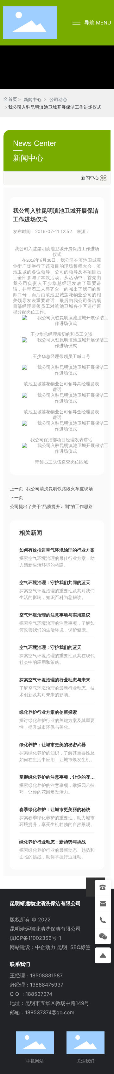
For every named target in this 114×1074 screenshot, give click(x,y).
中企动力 (45, 947)
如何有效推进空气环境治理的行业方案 (57, 550)
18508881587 (46, 975)
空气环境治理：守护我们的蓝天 (50, 647)
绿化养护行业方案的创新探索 (48, 712)
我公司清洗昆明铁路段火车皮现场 (59, 488)
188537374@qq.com (49, 1012)
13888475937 (46, 984)
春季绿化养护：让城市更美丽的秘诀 (54, 809)
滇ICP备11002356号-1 (35, 938)
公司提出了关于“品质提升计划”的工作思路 (51, 506)
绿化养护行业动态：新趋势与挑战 (52, 842)
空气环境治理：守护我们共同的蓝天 (54, 582)
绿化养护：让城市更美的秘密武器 (52, 744)
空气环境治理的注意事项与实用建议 (54, 615)
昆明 (62, 947)
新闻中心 (32, 99)
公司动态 (58, 99)
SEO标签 (80, 947)
